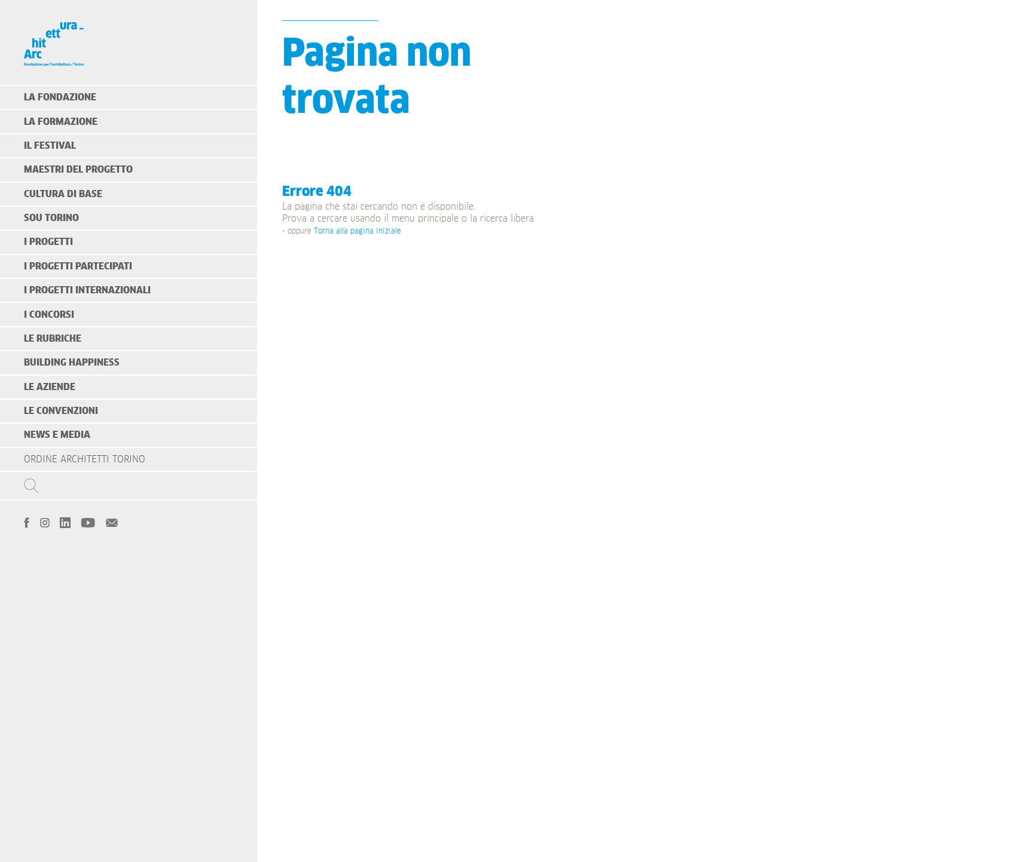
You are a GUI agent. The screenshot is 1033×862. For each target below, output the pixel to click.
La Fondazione (60, 97)
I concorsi (49, 315)
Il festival (50, 146)
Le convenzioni (61, 411)
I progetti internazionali (87, 290)
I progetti (48, 242)
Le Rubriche (52, 338)
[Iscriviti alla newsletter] (111, 521)
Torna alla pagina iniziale (357, 231)
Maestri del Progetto (78, 169)
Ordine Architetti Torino (84, 459)
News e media (57, 435)
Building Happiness (72, 362)
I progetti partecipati (78, 266)
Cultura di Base (63, 194)
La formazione (60, 122)
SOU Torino (51, 218)
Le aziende (49, 387)
